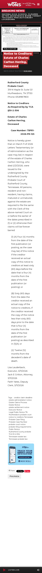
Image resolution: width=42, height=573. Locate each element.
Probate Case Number (18, 422)
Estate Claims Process (18, 402)
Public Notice (14, 429)
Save (28, 471)
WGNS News (28, 71)
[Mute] (38, 570)
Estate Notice (14, 405)
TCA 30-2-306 (14, 434)
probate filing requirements (20, 427)
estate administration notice (20, 400)
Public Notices (10, 49)
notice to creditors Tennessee (21, 417)
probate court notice (17, 424)
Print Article (14, 476)
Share (12, 471)
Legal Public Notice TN (18, 412)
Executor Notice (15, 410)
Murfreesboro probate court (20, 415)
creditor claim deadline (23, 398)
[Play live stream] (4, 570)
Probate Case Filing (17, 419)
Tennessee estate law (17, 437)
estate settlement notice (19, 407)
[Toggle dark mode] (34, 4)
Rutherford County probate (20, 432)
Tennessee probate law (18, 439)
